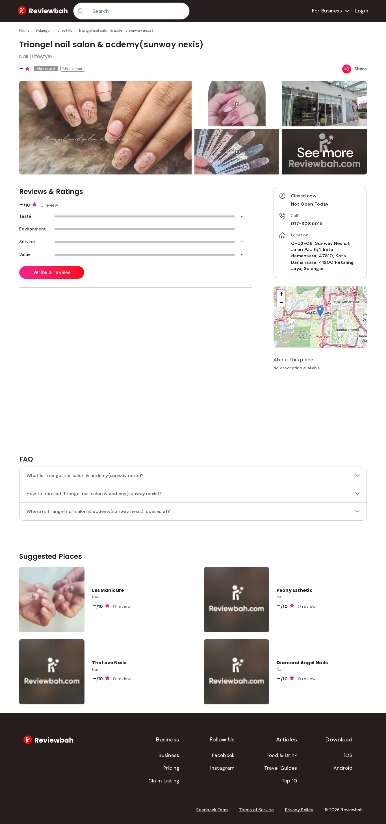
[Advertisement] (320, 414)
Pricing (171, 768)
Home (24, 30)
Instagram (222, 768)
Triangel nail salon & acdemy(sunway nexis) (116, 30)
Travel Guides (280, 768)
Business (169, 755)
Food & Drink (281, 755)
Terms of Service (256, 810)
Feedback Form (212, 810)
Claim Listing (163, 781)
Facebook (223, 755)
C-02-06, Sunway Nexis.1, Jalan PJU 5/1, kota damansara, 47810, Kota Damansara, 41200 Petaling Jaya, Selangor (322, 256)
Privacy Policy (299, 810)
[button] (325, 152)
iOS (348, 755)
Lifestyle (65, 30)
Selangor (43, 30)
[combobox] (139, 11)
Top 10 (289, 781)
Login (361, 10)
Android (342, 768)
